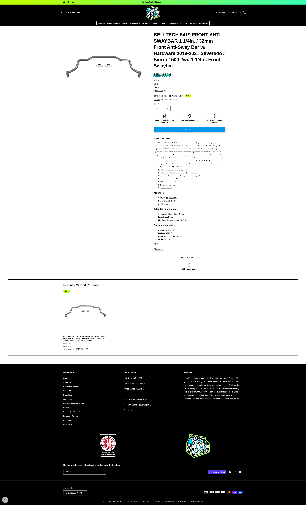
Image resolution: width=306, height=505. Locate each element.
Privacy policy (156, 501)
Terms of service (169, 501)
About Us (67, 382)
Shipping (157, 99)
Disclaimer (67, 395)
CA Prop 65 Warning (71, 387)
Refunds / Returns (70, 416)
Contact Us (67, 391)
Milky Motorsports (189, 269)
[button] (61, 12)
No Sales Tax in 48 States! (74, 403)
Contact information (196, 501)
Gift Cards (67, 399)
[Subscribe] (103, 471)
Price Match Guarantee (189, 120)
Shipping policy (182, 501)
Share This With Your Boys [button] (191, 257)
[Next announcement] (188, 2)
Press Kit (67, 408)
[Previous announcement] (118, 2)
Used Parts (67, 424)
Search (66, 378)
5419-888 (159, 250)
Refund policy (145, 501)
